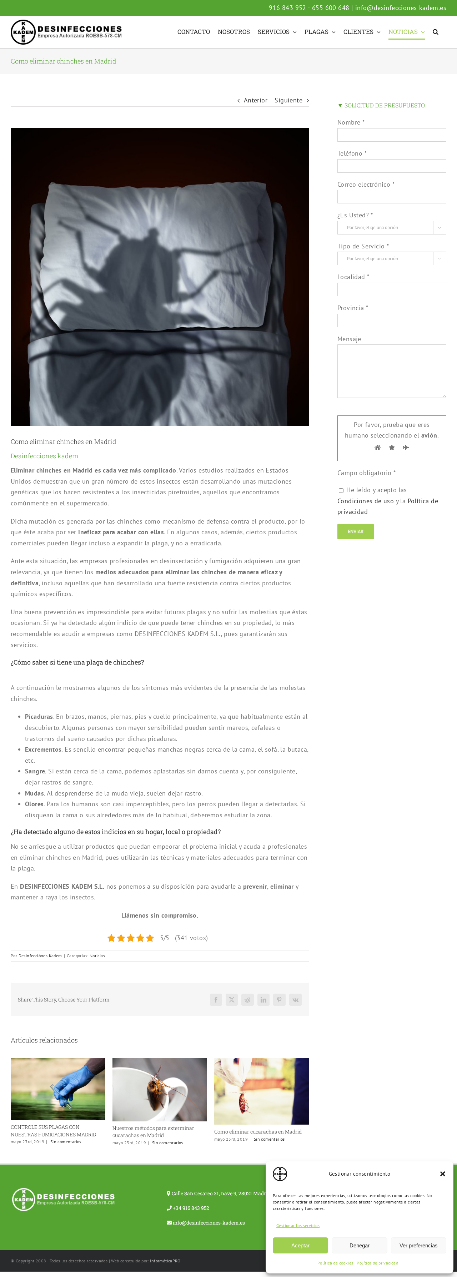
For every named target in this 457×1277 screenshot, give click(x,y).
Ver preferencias (419, 1245)
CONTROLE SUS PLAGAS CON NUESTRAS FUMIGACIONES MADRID (257, 1141)
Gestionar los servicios (298, 1225)
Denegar (360, 1245)
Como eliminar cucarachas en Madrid (156, 1131)
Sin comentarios (65, 1142)
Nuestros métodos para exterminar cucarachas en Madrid (51, 1132)
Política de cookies (335, 1263)
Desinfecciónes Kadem (40, 955)
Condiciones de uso (365, 501)
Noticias (97, 955)
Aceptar (300, 1245)
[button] (442, 1173)
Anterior (255, 100)
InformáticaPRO (165, 1270)
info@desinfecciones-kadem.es (400, 8)
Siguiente (288, 100)
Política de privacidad (377, 1263)
